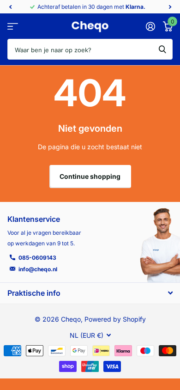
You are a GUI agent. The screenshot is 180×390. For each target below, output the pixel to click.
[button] (10, 7)
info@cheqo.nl (37, 269)
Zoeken (162, 49)
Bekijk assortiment (12, 26)
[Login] (150, 26)
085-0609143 (37, 257)
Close (90, 293)
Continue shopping (90, 176)
